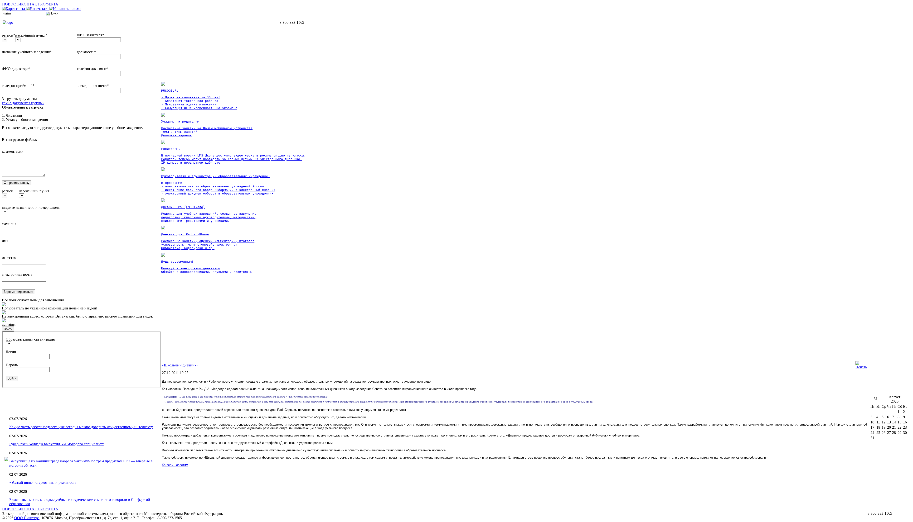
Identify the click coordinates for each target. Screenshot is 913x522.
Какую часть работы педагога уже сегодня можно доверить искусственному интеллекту (81, 427)
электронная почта (17, 274)
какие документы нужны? (23, 103)
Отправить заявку (16, 183)
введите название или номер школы (31, 207)
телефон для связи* (92, 69)
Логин (11, 352)
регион (7, 191)
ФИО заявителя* (90, 35)
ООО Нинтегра (26, 518)
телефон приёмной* (18, 86)
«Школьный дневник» (180, 365)
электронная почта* (93, 86)
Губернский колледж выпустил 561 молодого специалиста (56, 444)
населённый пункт (34, 191)
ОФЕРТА (50, 4)
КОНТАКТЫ (32, 4)
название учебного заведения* (27, 52)
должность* (86, 52)
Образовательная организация (30, 339)
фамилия (9, 224)
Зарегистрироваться (18, 292)
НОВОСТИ (11, 4)
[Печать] (861, 367)
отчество (9, 258)
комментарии (13, 151)
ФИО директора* (16, 69)
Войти (8, 329)
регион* (8, 35)
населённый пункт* (31, 35)
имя (5, 241)
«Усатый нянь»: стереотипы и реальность (42, 482)
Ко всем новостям (175, 465)
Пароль (12, 365)
